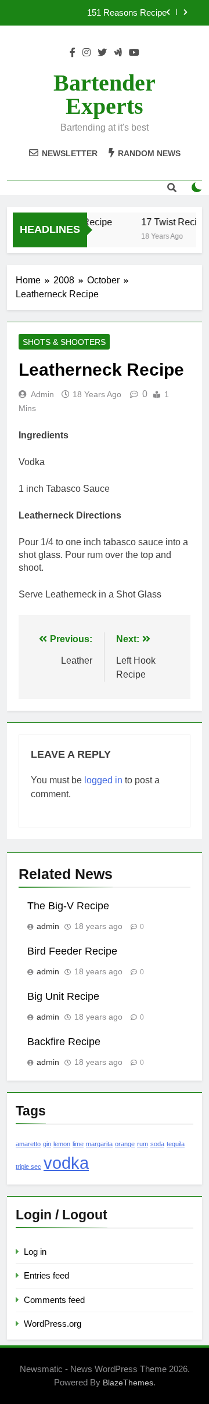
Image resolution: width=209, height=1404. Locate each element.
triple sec (28, 1166)
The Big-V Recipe (68, 906)
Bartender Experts (104, 94)
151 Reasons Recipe (127, 12)
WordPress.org (52, 1324)
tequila (176, 1143)
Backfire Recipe (63, 1041)
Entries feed (46, 1275)
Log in (35, 1252)
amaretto (28, 1143)
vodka (66, 1162)
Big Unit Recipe (63, 996)
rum (142, 1143)
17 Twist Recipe (173, 222)
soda (157, 1143)
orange (125, 1143)
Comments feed (54, 1300)
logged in (103, 780)
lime (78, 1143)
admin (42, 394)
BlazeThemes (128, 1382)
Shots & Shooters (64, 342)
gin (47, 1143)
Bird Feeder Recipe (72, 951)
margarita (99, 1143)
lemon (61, 1143)
